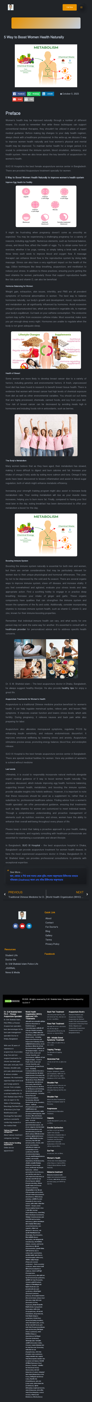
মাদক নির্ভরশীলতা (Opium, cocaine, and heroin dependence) (34, 1244)
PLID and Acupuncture (80, 1021)
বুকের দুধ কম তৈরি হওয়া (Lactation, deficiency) (35, 1219)
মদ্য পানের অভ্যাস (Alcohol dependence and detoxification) (35, 1129)
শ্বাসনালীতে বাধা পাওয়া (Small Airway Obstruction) (34, 1368)
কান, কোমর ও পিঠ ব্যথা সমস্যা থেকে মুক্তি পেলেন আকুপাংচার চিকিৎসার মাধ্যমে (44, 876)
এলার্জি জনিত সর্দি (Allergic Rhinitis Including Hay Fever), (34, 1030)
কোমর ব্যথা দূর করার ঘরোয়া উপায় (54, 1014)
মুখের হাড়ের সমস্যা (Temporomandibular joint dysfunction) (35, 1327)
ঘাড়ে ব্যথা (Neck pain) (31, 1091)
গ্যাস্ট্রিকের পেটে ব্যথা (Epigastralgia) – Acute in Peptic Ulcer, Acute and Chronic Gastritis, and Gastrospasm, (35, 1062)
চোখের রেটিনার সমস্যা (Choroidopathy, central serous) (35, 1392)
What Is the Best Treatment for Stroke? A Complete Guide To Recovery (56, 1102)
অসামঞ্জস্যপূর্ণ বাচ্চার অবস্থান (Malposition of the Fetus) (35, 1374)
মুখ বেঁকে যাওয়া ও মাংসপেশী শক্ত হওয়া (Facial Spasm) (35, 1179)
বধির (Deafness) (37, 1397)
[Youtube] (22, 926)
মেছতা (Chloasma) (31, 1390)
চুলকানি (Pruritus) (36, 1282)
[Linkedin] (29, 926)
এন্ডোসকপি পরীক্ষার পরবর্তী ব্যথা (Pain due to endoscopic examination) (35, 1251)
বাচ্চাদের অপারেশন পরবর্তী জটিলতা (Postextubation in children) (35, 1269)
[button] (19, 94)
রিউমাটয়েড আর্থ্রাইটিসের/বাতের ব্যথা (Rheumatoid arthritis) (35, 1109)
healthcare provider (16, 629)
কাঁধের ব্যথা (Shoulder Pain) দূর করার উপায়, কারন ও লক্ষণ (56, 1090)
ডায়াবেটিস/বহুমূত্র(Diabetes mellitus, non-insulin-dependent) (35, 1159)
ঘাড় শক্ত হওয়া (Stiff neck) (32, 1325)
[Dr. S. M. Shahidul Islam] (13, 7)
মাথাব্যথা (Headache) (31, 1073)
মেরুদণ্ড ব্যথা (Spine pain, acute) (35, 1323)
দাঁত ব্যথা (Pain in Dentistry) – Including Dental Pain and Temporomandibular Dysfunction (35, 1095)
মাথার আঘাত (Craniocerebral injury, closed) (33, 1154)
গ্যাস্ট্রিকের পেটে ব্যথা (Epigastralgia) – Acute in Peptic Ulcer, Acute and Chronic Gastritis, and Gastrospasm (35, 1053)
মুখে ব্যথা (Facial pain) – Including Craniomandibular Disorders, (35, 1069)
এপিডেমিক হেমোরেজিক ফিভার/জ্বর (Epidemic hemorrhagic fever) (33, 1165)
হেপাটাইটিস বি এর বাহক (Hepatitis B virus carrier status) (34, 1201)
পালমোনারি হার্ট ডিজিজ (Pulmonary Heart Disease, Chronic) (35, 1363)
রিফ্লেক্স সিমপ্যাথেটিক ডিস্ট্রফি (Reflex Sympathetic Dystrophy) (34, 1307)
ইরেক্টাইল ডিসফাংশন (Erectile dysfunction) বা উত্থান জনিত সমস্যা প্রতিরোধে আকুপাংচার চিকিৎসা (56, 1144)
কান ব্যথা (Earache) (38, 1161)
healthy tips (68, 688)
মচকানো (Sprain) (36, 1113)
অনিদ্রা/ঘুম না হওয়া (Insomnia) (33, 1217)
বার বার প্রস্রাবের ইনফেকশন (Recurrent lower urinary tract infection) (35, 1298)
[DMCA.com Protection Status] (12, 1001)
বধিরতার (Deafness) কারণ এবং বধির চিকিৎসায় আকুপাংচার (36, 879)
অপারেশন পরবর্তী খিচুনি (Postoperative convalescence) (34, 1273)
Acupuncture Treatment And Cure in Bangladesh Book (77, 1030)
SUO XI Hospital (31, 845)
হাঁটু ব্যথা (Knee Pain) (31, 1080)
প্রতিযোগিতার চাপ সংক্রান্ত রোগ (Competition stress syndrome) (33, 1150)
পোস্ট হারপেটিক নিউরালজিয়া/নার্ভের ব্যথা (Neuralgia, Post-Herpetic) (34, 1233)
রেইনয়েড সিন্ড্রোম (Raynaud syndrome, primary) (33, 1293)
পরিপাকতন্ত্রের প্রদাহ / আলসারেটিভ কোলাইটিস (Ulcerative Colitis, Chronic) (34, 1343)
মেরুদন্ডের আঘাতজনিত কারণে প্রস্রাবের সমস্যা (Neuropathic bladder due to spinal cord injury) (35, 1359)
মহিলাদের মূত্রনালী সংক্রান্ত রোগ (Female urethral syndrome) (34, 1186)
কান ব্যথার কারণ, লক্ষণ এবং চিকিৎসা (55, 1153)
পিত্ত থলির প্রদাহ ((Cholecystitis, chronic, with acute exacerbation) (35, 1143)
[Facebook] (15, 926)
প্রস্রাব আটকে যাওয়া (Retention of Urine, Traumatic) (33, 1302)
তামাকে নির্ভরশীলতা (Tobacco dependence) (33, 1334)
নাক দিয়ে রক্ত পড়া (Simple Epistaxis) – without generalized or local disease (34, 1170)
